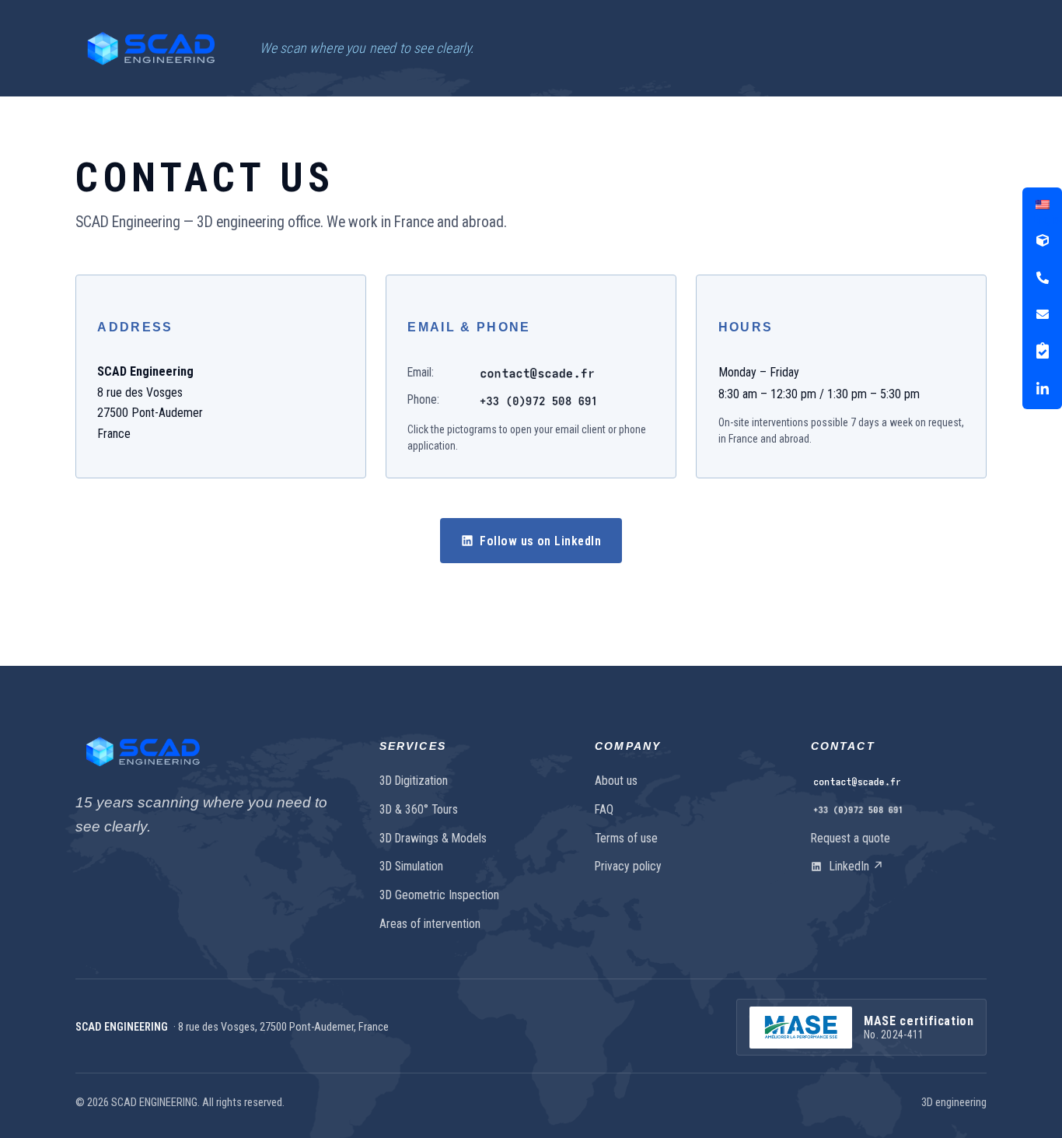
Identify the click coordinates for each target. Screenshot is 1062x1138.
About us (616, 780)
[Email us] (537, 372)
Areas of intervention (429, 923)
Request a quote (850, 838)
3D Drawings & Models (433, 838)
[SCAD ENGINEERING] (150, 48)
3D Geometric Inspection (439, 895)
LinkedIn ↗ (855, 866)
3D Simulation (411, 866)
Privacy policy (628, 866)
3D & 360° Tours (418, 809)
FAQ (604, 809)
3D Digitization (413, 780)
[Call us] (539, 400)
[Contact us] (899, 781)
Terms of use (626, 838)
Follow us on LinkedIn (540, 541)
